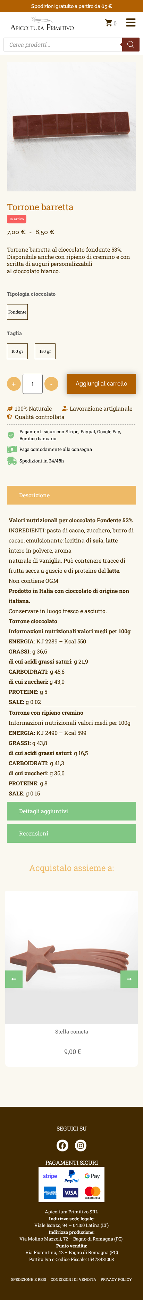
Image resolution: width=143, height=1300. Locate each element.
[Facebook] (62, 1145)
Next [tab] (129, 979)
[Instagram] (81, 1145)
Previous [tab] (14, 979)
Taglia (14, 333)
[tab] (71, 495)
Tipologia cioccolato (31, 294)
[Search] (131, 44)
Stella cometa (71, 1031)
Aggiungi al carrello (101, 383)
